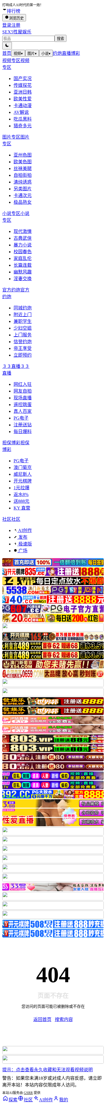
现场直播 (23, 397)
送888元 (21, 501)
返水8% (21, 494)
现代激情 (23, 231)
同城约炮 (23, 307)
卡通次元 (23, 195)
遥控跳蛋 (23, 404)
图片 (32, 53)
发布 (22, 537)
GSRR (28, 1093)
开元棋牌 (23, 481)
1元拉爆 (21, 487)
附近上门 (23, 314)
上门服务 (23, 334)
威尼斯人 (23, 474)
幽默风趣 (23, 272)
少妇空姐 (23, 328)
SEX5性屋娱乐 (16, 32)
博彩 (75, 53)
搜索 (60, 39)
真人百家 (23, 411)
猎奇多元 (23, 125)
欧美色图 (23, 161)
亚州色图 (23, 155)
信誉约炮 (23, 341)
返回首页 (42, 1019)
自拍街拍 (23, 175)
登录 (6, 25)
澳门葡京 (23, 467)
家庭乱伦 (23, 258)
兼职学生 (23, 321)
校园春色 (23, 251)
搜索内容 (64, 1019)
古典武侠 (23, 238)
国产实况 (23, 78)
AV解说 (21, 112)
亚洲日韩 (23, 92)
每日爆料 (23, 431)
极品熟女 (23, 202)
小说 (46, 53)
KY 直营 (22, 508)
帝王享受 (23, 348)
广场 (22, 550)
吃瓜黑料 (23, 119)
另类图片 (23, 188)
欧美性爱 (23, 98)
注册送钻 (23, 424)
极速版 (24, 544)
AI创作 (24, 530)
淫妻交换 (23, 278)
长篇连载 (23, 265)
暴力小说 (23, 245)
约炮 (57, 53)
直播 (66, 53)
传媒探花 (23, 85)
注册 (15, 25)
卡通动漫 (23, 105)
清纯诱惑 (23, 182)
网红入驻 (23, 384)
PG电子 (21, 418)
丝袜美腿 (23, 168)
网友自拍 (23, 391)
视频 (18, 53)
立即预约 (23, 355)
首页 (6, 53)
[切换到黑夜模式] (7, 45)
